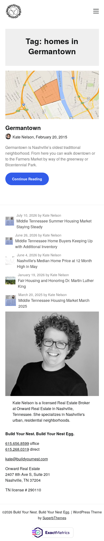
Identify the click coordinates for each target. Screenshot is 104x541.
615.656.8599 (17, 443)
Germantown (23, 127)
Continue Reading (27, 178)
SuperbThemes (54, 517)
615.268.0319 (17, 449)
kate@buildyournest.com (26, 459)
